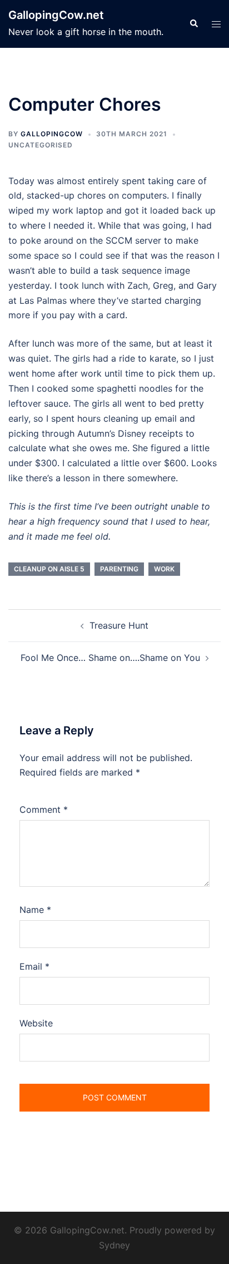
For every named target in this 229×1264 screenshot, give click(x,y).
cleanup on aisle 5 (49, 569)
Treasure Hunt (118, 625)
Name (35, 909)
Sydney (114, 1245)
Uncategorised (40, 145)
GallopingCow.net (56, 15)
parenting (119, 569)
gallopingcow (52, 134)
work (164, 569)
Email (34, 966)
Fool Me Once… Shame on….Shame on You (110, 657)
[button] (193, 23)
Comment (43, 809)
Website (36, 1023)
